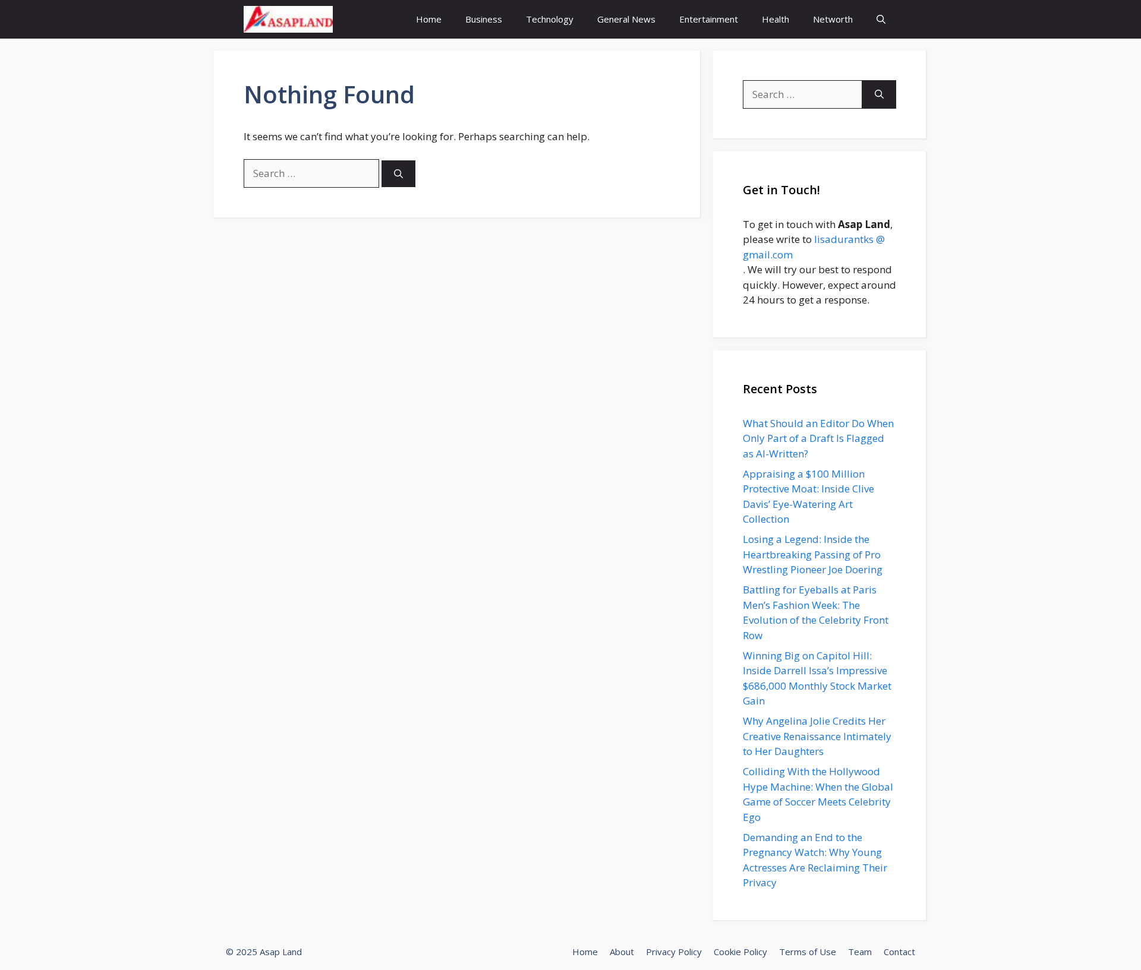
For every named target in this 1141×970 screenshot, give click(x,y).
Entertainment (708, 19)
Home (429, 19)
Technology (549, 19)
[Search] (398, 173)
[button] (881, 19)
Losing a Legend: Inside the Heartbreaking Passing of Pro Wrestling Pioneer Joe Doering (812, 554)
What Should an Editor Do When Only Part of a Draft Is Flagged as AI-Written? (818, 438)
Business (483, 19)
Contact (899, 952)
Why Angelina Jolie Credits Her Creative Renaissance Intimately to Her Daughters (817, 736)
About (622, 952)
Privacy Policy (674, 952)
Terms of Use (807, 952)
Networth (833, 19)
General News (626, 19)
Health (775, 19)
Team (860, 952)
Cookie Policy (740, 952)
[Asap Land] (288, 19)
